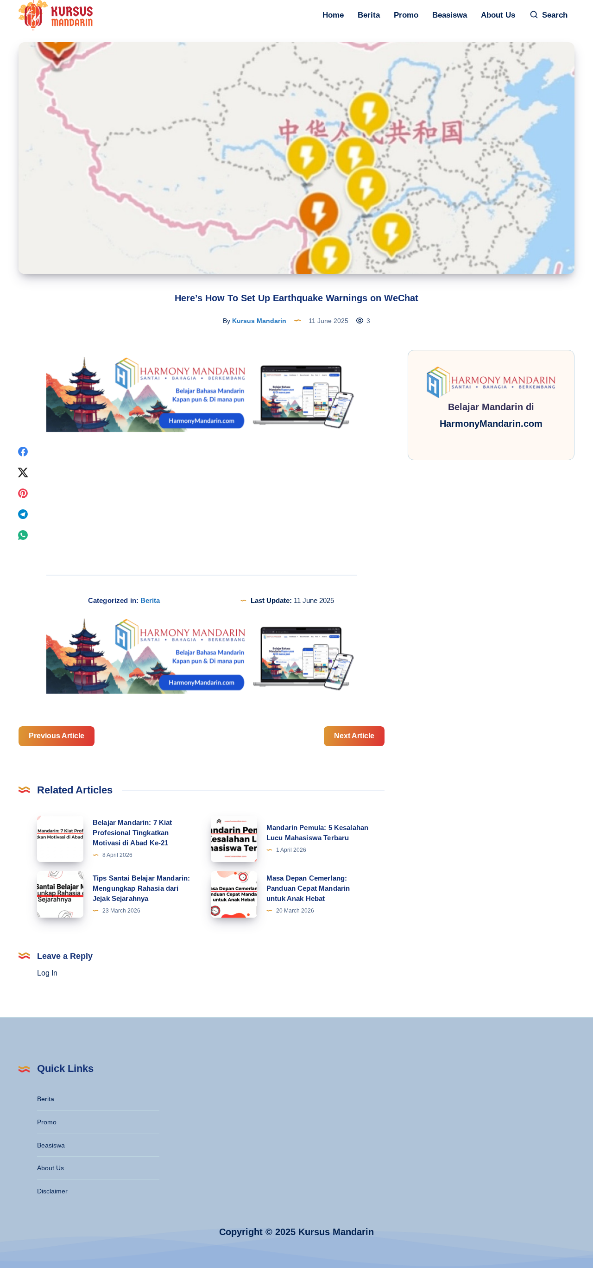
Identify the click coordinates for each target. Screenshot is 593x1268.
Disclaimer (52, 1191)
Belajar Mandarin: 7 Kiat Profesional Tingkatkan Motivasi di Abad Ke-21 (132, 832)
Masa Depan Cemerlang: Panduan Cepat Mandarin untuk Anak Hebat (308, 888)
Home (333, 15)
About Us (498, 15)
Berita (369, 15)
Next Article (354, 736)
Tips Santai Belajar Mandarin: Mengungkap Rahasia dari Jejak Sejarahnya (141, 888)
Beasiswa (449, 15)
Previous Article (56, 736)
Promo (406, 15)
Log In (47, 973)
